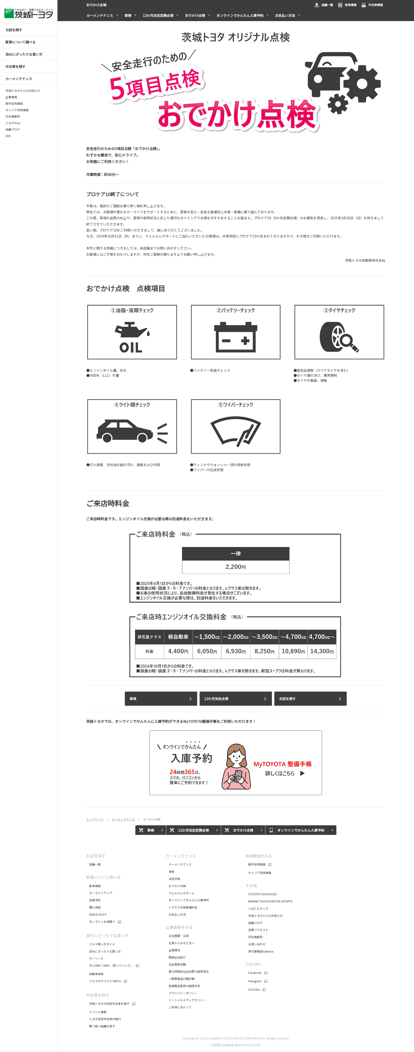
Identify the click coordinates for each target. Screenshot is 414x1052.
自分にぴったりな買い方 (103, 951)
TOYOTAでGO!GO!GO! (261, 894)
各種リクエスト (256, 930)
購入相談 (93, 907)
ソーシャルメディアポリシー (186, 1000)
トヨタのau (13, 122)
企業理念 (173, 950)
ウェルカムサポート (180, 893)
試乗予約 (93, 900)
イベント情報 (96, 1012)
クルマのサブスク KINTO (103, 981)
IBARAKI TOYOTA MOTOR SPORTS (268, 901)
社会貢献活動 (176, 964)
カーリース (94, 958)
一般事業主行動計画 (180, 979)
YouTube (252, 989)
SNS (8, 135)
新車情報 (350, 5)
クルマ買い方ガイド (100, 944)
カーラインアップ (99, 893)
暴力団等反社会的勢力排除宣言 (188, 971)
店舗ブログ (13, 129)
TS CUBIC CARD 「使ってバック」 (109, 965)
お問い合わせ (255, 944)
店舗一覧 (327, 5)
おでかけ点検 (195, 15)
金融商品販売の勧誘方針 (183, 986)
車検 (128, 15)
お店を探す (287, 698)
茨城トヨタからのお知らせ (23, 90)
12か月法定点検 (216, 698)
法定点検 (173, 879)
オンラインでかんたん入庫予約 (240, 15)
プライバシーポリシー (181, 993)
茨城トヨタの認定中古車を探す (107, 1004)
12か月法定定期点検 (158, 15)
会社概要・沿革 (177, 936)
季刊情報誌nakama (259, 951)
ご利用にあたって (178, 1007)
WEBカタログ (96, 914)
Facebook (253, 973)
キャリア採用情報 (17, 110)
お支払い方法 (285, 15)
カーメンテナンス (179, 864)
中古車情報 (375, 5)
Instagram (253, 981)
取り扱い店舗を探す (100, 1026)
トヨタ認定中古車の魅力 (103, 1019)
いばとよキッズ (256, 908)
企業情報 (11, 97)
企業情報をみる (179, 927)
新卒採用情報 (14, 103)
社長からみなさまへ (180, 943)
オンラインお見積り (100, 922)
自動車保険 (95, 974)
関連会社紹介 (176, 957)
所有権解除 (13, 116)
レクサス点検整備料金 (181, 907)
